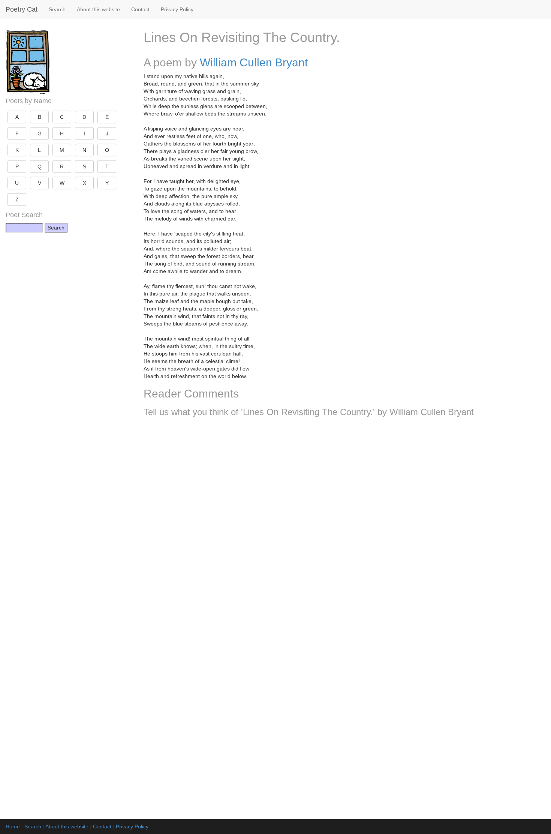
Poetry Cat (21, 9)
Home (13, 827)
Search (57, 9)
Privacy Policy (177, 9)
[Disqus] (345, 522)
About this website (98, 9)
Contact (140, 9)
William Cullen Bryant (254, 62)
